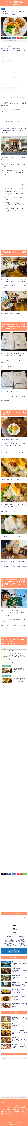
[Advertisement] (14, 232)
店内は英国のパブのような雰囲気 (14, 188)
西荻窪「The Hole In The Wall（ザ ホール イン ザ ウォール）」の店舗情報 (15, 210)
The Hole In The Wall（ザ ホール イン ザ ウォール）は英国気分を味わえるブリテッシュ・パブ (15, 204)
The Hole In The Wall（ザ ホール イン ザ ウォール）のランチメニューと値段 (15, 193)
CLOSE (22, 184)
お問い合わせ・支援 (17, 1122)
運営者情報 (9, 1122)
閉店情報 (7, 1097)
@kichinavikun (18, 121)
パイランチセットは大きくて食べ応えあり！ (15, 198)
